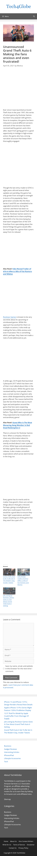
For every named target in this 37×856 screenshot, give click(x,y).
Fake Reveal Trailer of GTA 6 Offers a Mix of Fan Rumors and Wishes (17, 271)
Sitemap (7, 799)
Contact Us (12, 848)
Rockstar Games (9, 317)
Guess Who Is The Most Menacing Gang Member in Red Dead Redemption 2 (17, 425)
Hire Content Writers (26, 841)
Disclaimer (30, 845)
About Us (13, 841)
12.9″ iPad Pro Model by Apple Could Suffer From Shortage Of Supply (16, 716)
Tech (6, 761)
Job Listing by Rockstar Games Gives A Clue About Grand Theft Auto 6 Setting (8, 600)
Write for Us (7, 845)
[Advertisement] (18, 89)
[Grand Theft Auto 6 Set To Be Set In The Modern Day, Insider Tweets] (9, 572)
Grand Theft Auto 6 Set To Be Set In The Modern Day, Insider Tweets (9, 580)
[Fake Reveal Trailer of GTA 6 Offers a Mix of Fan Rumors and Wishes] (23, 572)
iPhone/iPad (9, 755)
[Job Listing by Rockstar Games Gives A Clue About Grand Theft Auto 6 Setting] (9, 591)
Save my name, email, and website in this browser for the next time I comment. (19, 668)
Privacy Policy (23, 848)
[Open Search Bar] (34, 16)
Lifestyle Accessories (12, 758)
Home (6, 841)
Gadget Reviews (10, 749)
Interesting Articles (11, 752)
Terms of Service (19, 845)
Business (7, 746)
